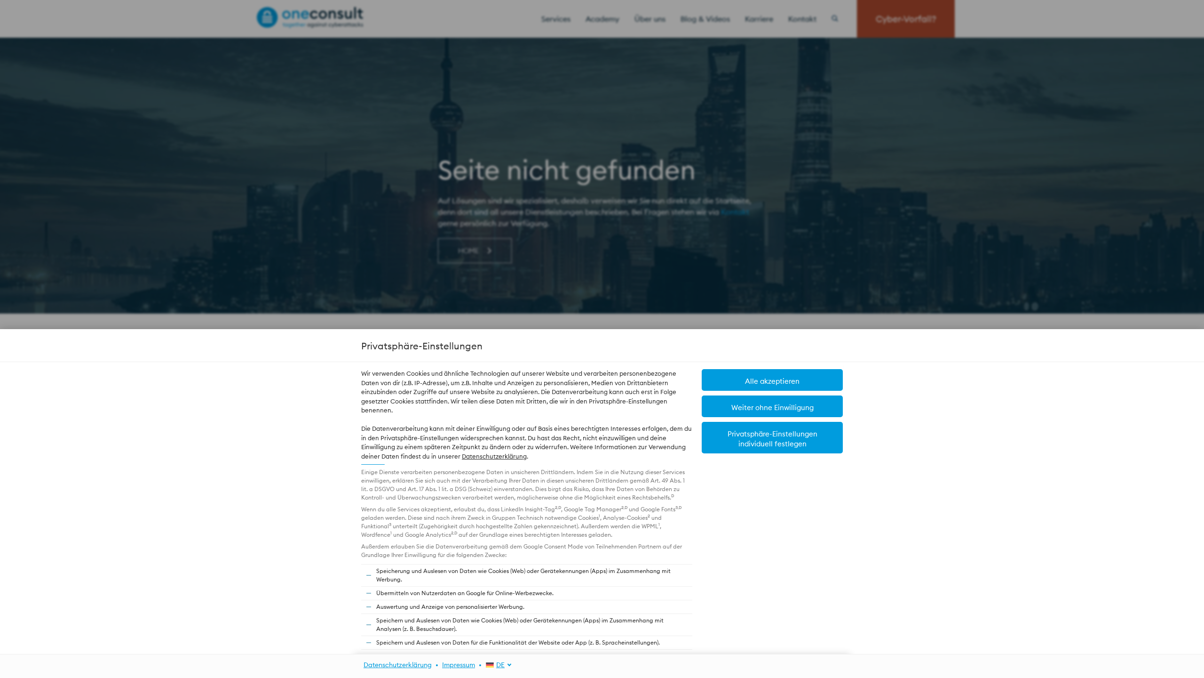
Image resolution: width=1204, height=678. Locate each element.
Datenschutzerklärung (494, 456)
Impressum (458, 665)
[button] (772, 406)
